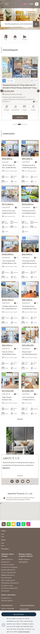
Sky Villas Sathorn (7, 600)
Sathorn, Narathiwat (8, 595)
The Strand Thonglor (7, 564)
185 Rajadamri (23, 562)
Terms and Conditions (27, 605)
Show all (20, 419)
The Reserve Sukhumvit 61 (9, 588)
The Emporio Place (7, 585)
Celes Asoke (5, 591)
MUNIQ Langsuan (24, 559)
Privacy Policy (24, 609)
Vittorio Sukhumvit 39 (8, 580)
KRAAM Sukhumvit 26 (7, 575)
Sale (2, 534)
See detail (20, 117)
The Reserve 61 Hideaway (9, 567)
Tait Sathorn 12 (6, 598)
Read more (6, 468)
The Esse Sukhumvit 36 (8, 572)
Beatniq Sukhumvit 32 (8, 570)
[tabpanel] (20, 88)
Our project (5, 549)
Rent (2, 536)
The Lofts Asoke (6, 577)
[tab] (13, 124)
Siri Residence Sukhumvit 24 (10, 583)
